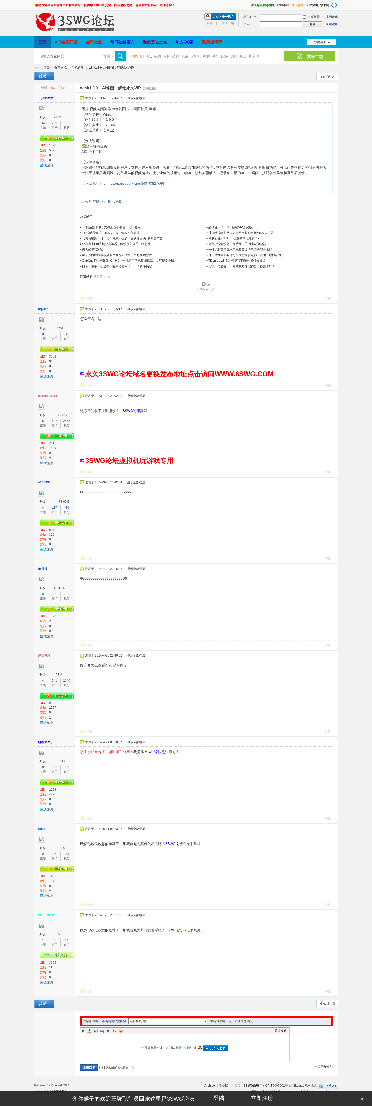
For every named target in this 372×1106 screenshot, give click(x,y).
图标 (166, 56)
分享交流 (60, 67)
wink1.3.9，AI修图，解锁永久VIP (111, 67)
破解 (175, 56)
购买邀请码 (212, 42)
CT (142, 56)
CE (149, 56)
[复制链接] (149, 88)
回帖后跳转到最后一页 (119, 1067)
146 (66, 334)
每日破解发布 (122, 42)
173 (66, 854)
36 (54, 854)
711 (66, 123)
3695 (52, 962)
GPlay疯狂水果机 (317, 5)
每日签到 (297, 5)
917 (51, 530)
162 (43, 123)
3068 (52, 356)
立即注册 (332, 24)
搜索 (106, 56)
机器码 (254, 56)
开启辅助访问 (248, 3)
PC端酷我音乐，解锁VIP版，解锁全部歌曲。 (112, 233)
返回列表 (329, 77)
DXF (224, 56)
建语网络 (44, 655)
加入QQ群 (185, 42)
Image (95, 1030)
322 (54, 767)
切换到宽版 (334, 5)
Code (114, 1030)
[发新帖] (44, 76)
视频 (119, 201)
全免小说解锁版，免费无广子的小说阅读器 (237, 244)
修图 (88, 201)
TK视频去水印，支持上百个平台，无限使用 (111, 227)
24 (66, 940)
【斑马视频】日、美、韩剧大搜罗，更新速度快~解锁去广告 (122, 238)
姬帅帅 (42, 569)
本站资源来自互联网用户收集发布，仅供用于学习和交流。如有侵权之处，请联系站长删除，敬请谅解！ (105, 5)
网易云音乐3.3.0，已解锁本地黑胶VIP (233, 238)
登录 (179, 1048)
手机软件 (78, 67)
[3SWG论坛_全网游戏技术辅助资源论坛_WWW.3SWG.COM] (76, 32)
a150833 (44, 482)
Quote (108, 1030)
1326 (52, 145)
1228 (52, 789)
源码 (233, 56)
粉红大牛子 (45, 742)
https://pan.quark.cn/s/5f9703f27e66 (135, 183)
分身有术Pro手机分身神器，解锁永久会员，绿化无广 (118, 244)
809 (66, 767)
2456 (66, 421)
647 (54, 421)
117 (54, 507)
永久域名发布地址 (263, 5)
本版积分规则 (323, 1066)
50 (54, 334)
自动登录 (313, 17)
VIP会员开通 (66, 42)
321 (66, 594)
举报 (328, 299)
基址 (215, 56)
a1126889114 (47, 396)
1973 (52, 616)
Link (102, 1030)
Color (89, 1030)
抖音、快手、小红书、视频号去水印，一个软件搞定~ (118, 266)
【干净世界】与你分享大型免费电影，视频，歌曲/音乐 (245, 255)
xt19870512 (46, 915)
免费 (184, 56)
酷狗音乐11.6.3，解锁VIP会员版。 (231, 227)
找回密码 (332, 17)
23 (54, 594)
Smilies (120, 1030)
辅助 (157, 56)
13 (54, 940)
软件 (88, 114)
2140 (66, 680)
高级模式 (281, 1031)
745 (51, 876)
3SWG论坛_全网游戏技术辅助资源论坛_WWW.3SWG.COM (36, 67)
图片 (111, 201)
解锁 (96, 201)
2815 (52, 443)
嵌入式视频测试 (92, 249)
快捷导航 (320, 42)
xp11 (41, 829)
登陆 (218, 1098)
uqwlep (43, 309)
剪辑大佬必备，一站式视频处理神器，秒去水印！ (241, 266)
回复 (90, 299)
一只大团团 (45, 98)
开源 (242, 56)
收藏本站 (283, 5)
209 (54, 123)
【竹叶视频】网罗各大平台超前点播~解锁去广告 (241, 233)
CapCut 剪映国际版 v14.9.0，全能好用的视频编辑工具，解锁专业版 (128, 261)
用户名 (247, 17)
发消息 (48, 165)
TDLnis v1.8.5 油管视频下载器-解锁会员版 (236, 261)
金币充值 (94, 42)
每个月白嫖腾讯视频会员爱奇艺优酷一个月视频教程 (117, 255)
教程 (206, 56)
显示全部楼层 (136, 98)
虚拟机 (195, 56)
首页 (42, 42)
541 (54, 680)
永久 (103, 201)
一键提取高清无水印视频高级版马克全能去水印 (240, 249)
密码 (246, 24)
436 (66, 507)
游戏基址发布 (155, 42)
